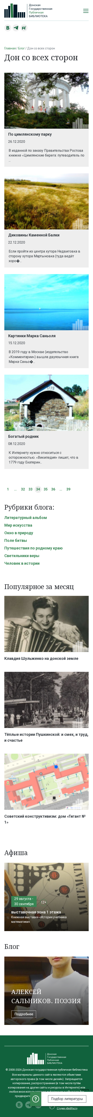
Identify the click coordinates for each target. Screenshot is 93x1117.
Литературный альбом (25, 517)
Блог (21, 48)
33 (30, 489)
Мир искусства (18, 525)
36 (53, 489)
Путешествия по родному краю (33, 548)
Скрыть (85, 1089)
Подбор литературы (67, 1099)
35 (46, 489)
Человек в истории (22, 563)
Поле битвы (15, 540)
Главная (10, 48)
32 (23, 489)
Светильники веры (21, 555)
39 (68, 489)
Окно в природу (18, 533)
